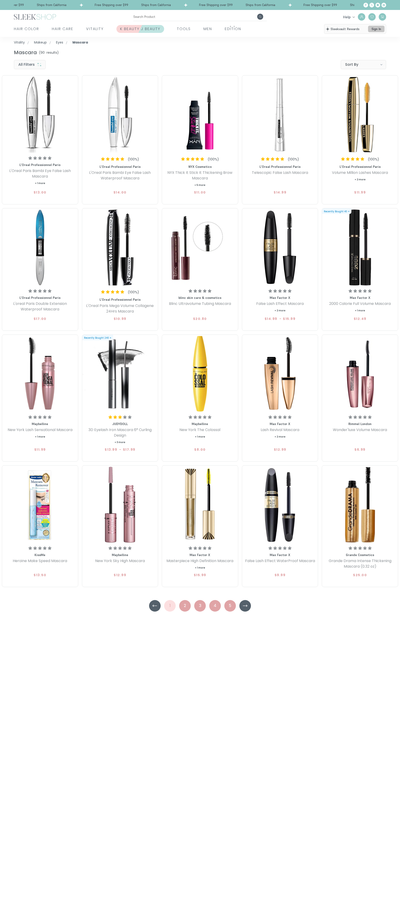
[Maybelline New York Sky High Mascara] (120, 505)
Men (207, 28)
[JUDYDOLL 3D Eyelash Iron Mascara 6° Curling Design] (120, 374)
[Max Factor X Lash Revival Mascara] (280, 374)
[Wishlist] (372, 17)
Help (347, 17)
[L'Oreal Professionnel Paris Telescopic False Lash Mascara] (280, 115)
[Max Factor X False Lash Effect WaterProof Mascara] (280, 505)
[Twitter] (371, 5)
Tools (184, 28)
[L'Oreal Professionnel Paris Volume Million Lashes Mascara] (360, 115)
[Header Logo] (35, 16)
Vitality (95, 28)
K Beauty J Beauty (140, 28)
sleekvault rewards (345, 29)
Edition (233, 28)
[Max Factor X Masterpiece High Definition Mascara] (200, 505)
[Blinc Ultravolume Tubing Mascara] (200, 247)
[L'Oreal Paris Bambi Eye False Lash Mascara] (40, 115)
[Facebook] (365, 5)
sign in (376, 29)
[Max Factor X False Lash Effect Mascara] (280, 247)
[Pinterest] (383, 5)
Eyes (59, 42)
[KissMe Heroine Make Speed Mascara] (40, 505)
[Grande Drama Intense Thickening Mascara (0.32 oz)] (360, 505)
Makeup (40, 42)
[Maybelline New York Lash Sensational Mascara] (40, 374)
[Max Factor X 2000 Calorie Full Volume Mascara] (360, 247)
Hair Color (26, 28)
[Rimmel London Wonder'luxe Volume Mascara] (360, 374)
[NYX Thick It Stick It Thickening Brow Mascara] (200, 115)
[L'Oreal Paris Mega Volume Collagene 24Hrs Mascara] (120, 247)
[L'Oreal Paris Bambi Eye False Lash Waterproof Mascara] (120, 115)
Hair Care (62, 28)
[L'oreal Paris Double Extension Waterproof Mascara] (40, 247)
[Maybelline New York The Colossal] (200, 374)
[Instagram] (377, 5)
